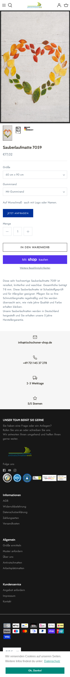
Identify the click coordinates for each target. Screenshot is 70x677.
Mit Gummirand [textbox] (15, 192)
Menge (7, 224)
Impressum (9, 596)
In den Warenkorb (35, 247)
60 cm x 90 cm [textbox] (15, 175)
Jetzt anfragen (18, 213)
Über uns (8, 557)
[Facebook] (4, 470)
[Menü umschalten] (4, 5)
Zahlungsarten (11, 518)
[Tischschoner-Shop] (35, 5)
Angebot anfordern (14, 590)
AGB (5, 501)
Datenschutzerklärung (15, 512)
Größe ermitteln (12, 545)
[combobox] (35, 175)
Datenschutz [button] (52, 661)
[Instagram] (15, 470)
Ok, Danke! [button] (35, 670)
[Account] (58, 5)
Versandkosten (11, 524)
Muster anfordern (13, 551)
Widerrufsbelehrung (14, 507)
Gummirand (10, 184)
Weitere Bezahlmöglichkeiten (35, 268)
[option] (35, 66)
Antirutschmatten (12, 563)
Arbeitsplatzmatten (13, 568)
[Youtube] (9, 470)
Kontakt (7, 601)
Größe (6, 167)
